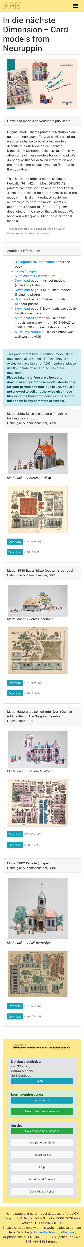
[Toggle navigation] (75, 6)
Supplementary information (35, 276)
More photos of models (32, 318)
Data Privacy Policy (42, 1191)
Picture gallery (42, 1154)
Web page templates (42, 1142)
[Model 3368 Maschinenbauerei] (37, 453)
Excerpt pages (25, 271)
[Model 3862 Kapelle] (37, 908)
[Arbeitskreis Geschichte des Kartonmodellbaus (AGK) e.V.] (42, 1046)
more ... (42, 1081)
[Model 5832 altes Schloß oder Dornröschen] (37, 749)
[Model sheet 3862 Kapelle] (37, 973)
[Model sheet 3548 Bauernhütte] (37, 650)
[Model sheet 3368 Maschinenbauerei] (37, 509)
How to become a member (42, 1111)
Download (22, 280)
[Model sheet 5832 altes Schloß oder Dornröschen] (37, 802)
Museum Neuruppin (29, 332)
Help (42, 1167)
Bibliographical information (35, 262)
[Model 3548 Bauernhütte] (37, 600)
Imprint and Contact (42, 1179)
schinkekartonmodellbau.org (53, 1232)
